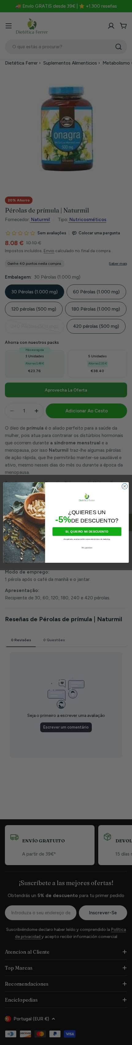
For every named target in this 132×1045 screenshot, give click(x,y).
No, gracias (87, 547)
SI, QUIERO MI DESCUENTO (87, 532)
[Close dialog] (124, 486)
